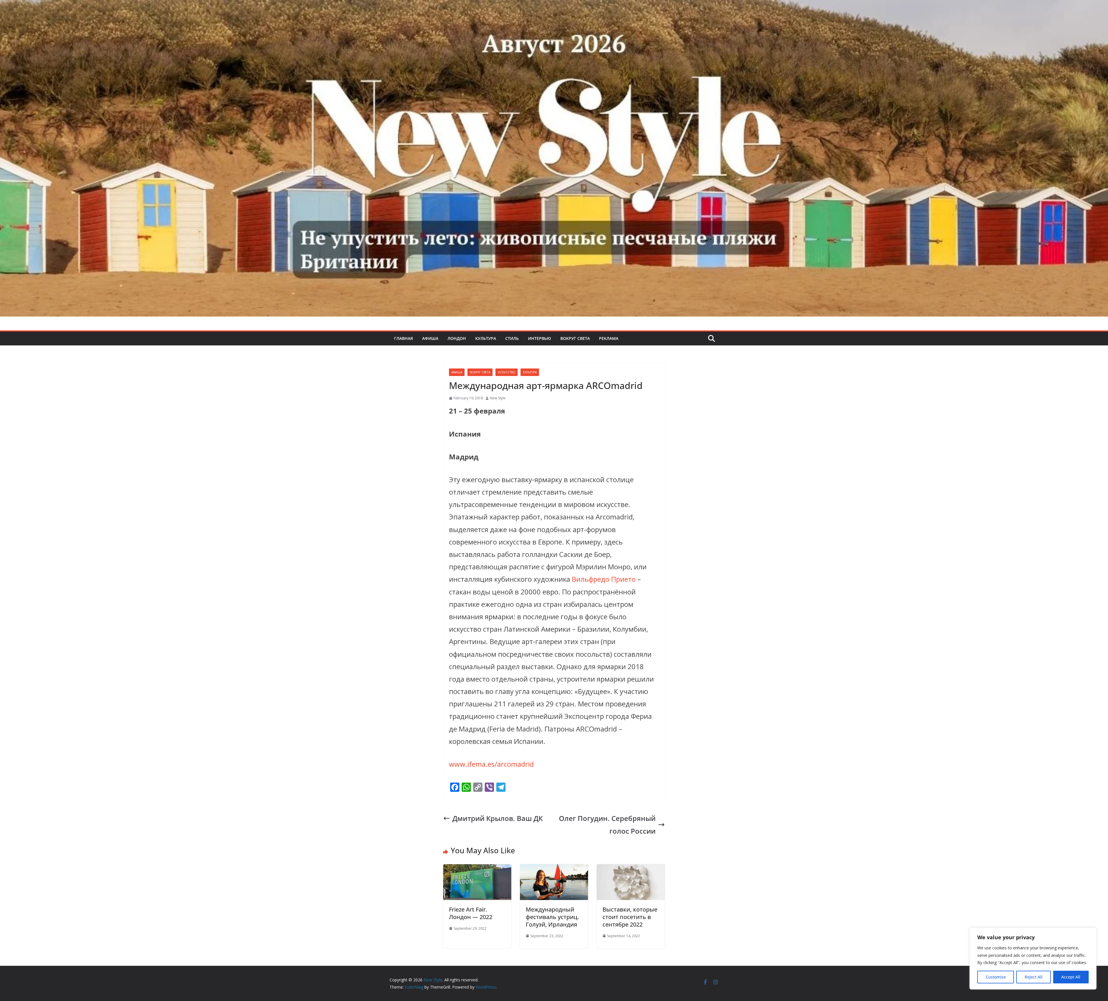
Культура (485, 338)
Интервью (539, 338)
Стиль (512, 338)
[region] (1032, 958)
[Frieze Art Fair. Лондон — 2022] (477, 870)
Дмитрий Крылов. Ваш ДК (497, 818)
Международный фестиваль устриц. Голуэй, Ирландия (552, 916)
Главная (403, 338)
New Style (498, 398)
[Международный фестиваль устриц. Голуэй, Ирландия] (554, 870)
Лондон (457, 338)
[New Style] (554, 6)
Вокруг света (575, 338)
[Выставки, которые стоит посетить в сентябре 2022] (631, 870)
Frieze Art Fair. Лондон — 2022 (470, 913)
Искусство (506, 372)
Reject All (1034, 977)
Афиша (430, 338)
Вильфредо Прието (604, 579)
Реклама (608, 338)
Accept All (1070, 977)
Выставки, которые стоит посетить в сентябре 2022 (629, 916)
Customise (996, 977)
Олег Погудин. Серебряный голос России (607, 824)
